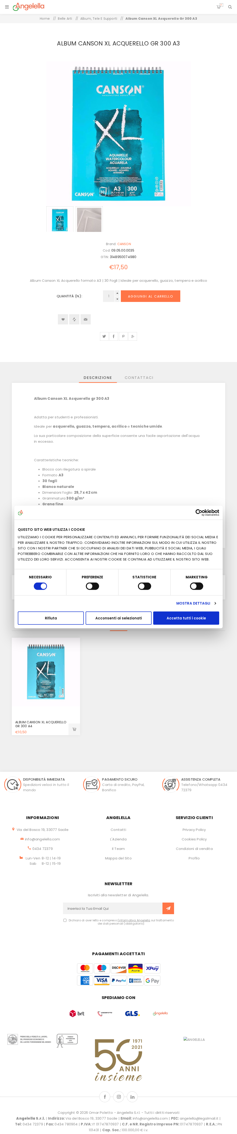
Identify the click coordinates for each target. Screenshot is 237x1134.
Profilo (194, 858)
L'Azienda (118, 839)
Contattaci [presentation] (139, 377)
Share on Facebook (113, 336)
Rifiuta (51, 617)
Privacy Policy (194, 829)
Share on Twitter (104, 336)
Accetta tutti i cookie (186, 617)
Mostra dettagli (193, 603)
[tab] (98, 377)
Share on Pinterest (123, 336)
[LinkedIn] (132, 1096)
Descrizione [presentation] (98, 377)
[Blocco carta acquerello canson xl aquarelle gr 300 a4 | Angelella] (46, 672)
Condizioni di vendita (194, 848)
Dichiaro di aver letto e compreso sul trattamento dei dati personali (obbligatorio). (121, 922)
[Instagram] (118, 1096)
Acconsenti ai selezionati (118, 617)
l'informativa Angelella (134, 920)
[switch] (92, 586)
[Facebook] (104, 1096)
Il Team (118, 848)
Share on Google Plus (132, 336)
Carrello (221, 4)
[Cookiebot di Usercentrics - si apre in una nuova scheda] (199, 512)
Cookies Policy (194, 839)
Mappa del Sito (118, 858)
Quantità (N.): (69, 296)
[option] (60, 219)
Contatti (118, 829)
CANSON (124, 244)
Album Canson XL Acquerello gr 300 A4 (40, 724)
